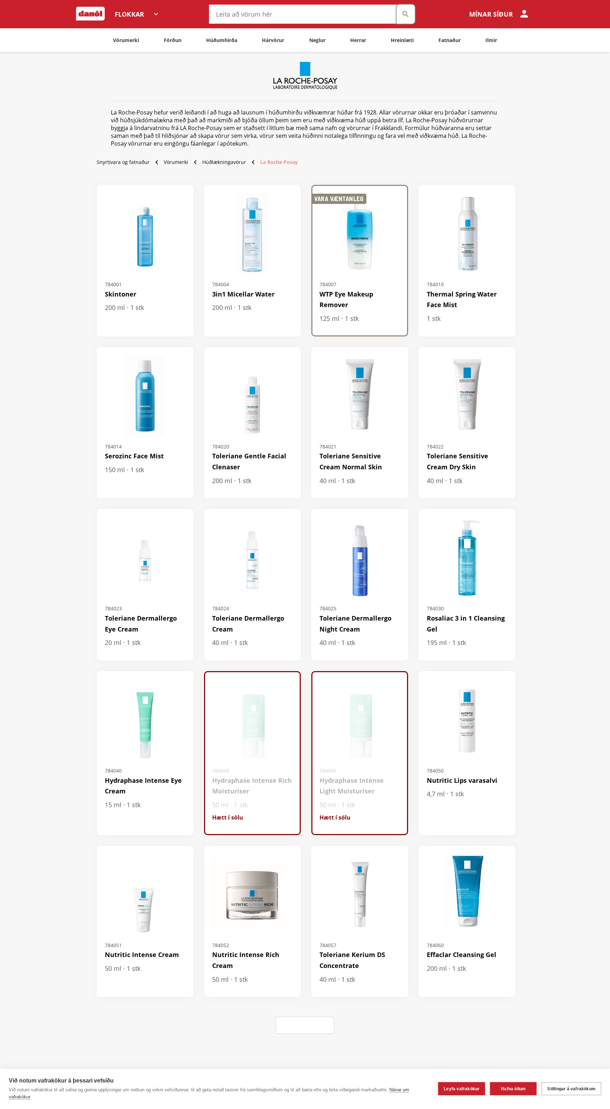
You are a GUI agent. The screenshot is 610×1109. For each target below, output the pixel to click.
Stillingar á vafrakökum (571, 1088)
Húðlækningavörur (224, 162)
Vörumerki (176, 162)
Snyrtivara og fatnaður (123, 162)
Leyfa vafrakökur (461, 1088)
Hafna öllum (513, 1088)
